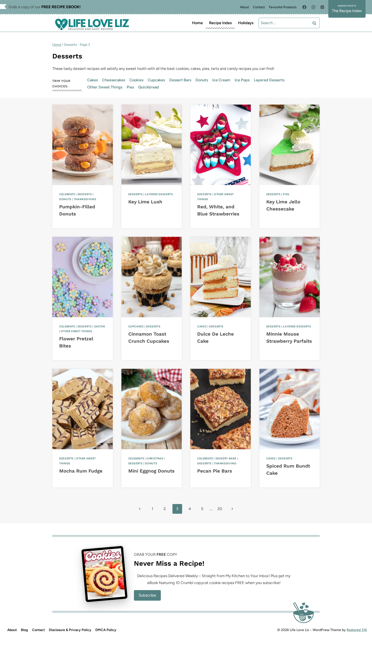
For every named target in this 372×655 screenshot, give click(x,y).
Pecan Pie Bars (214, 471)
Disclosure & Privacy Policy (70, 630)
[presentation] (82, 145)
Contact (259, 7)
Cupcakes (156, 80)
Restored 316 (357, 630)
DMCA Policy (105, 630)
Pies (130, 87)
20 (219, 508)
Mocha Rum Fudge (80, 471)
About (244, 7)
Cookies (136, 80)
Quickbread (148, 87)
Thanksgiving (85, 199)
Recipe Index (220, 22)
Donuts (201, 80)
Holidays (245, 22)
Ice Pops (242, 80)
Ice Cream (221, 80)
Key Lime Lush (145, 201)
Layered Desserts (269, 80)
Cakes (92, 80)
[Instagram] (313, 7)
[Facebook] (304, 7)
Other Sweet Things (104, 87)
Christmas (154, 458)
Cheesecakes (113, 80)
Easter (99, 326)
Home (197, 22)
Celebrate (67, 194)
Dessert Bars (180, 80)
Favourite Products (282, 7)
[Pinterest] (322, 7)
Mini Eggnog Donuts (151, 471)
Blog (24, 630)
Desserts (85, 194)
